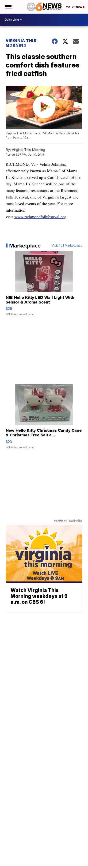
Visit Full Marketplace (67, 245)
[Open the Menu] (8, 6)
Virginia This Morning (21, 43)
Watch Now (74, 6)
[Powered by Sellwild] (75, 520)
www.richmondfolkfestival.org (40, 216)
